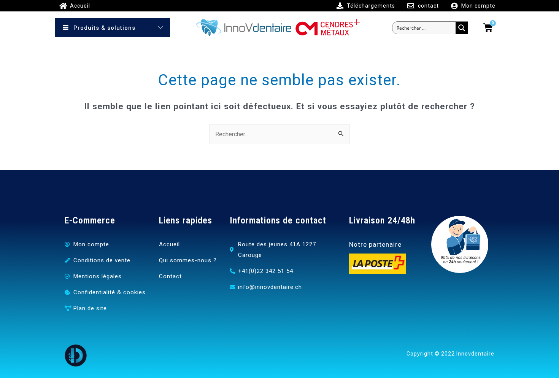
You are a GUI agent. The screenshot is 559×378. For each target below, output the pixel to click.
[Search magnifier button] (462, 28)
